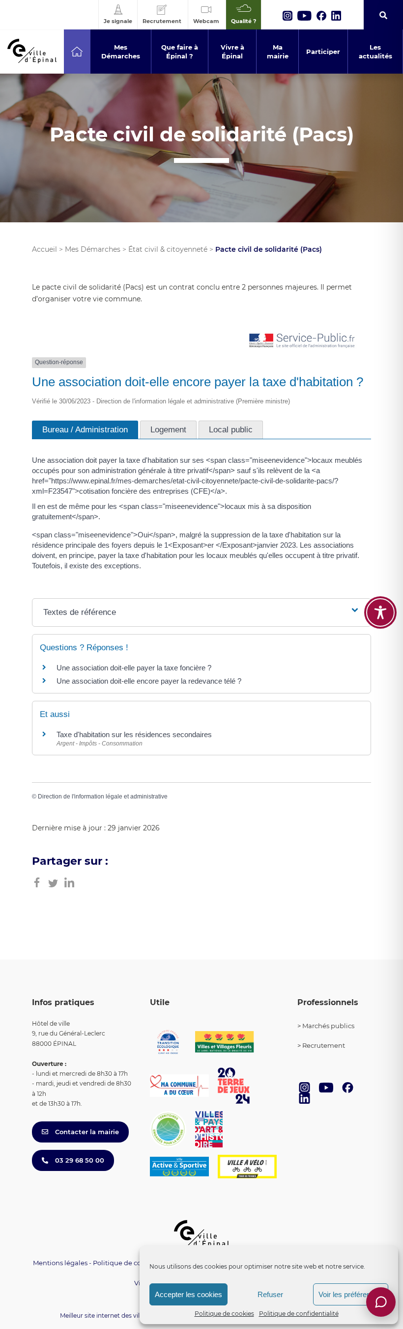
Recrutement (323, 1045)
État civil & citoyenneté (167, 249)
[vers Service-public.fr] (302, 341)
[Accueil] (77, 51)
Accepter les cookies (188, 1294)
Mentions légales (60, 1263)
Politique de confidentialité (299, 1313)
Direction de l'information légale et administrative (103, 796)
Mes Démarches (92, 249)
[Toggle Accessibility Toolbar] (380, 612)
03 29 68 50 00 (78, 1160)
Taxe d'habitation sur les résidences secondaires (134, 734)
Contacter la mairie (86, 1132)
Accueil (44, 249)
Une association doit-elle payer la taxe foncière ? (134, 668)
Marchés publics (328, 1026)
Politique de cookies (224, 1313)
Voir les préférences (350, 1294)
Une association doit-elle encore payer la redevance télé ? (149, 681)
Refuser (270, 1294)
